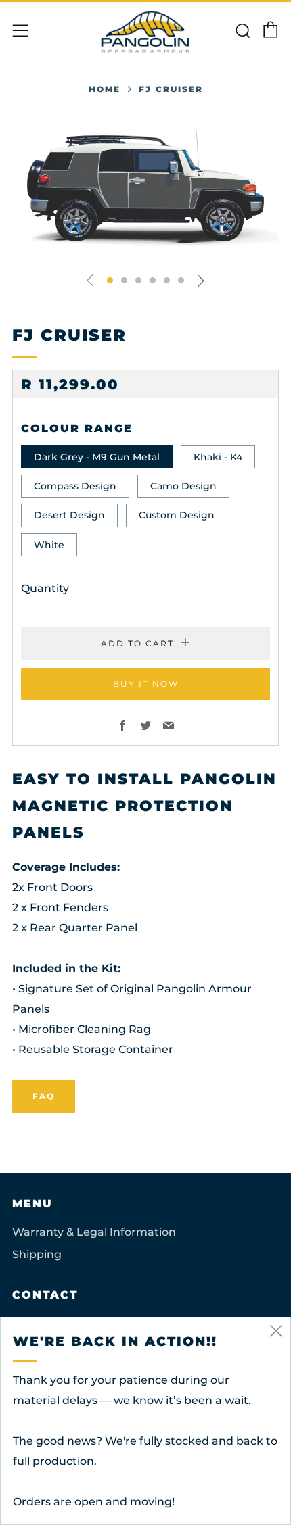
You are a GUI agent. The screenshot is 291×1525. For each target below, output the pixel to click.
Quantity (45, 588)
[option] (145, 186)
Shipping (37, 1254)
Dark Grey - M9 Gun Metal (97, 457)
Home (104, 89)
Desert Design (69, 515)
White (49, 545)
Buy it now (146, 684)
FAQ (43, 1096)
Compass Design (75, 486)
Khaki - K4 (218, 457)
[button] (110, 280)
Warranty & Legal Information (94, 1232)
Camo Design (183, 486)
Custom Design (177, 515)
